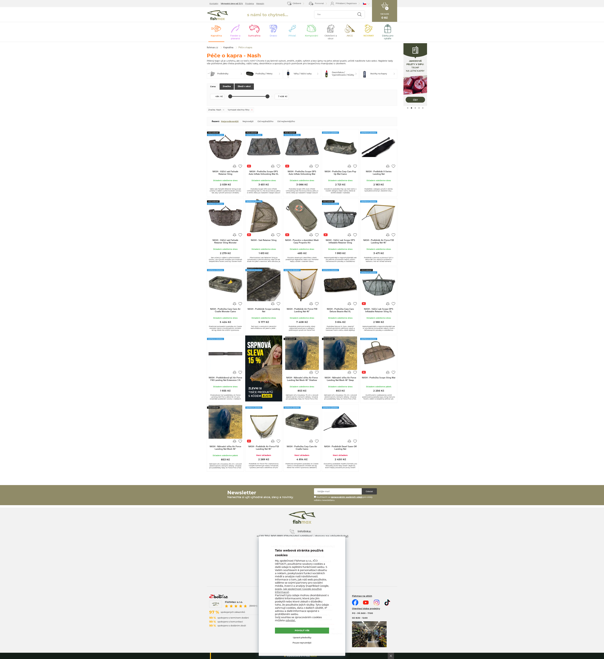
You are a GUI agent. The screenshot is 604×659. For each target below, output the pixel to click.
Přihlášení (340, 3)
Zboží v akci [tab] (244, 86)
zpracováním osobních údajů (347, 497)
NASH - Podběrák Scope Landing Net (264, 310)
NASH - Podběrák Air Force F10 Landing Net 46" (263, 447)
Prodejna (249, 4)
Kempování (311, 36)
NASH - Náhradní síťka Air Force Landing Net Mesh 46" (225, 447)
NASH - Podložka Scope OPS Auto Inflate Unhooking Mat (302, 172)
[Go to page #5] (423, 108)
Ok (391, 656)
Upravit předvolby (302, 638)
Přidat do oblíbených (240, 166)
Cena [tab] (213, 87)
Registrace (352, 3)
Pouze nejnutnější (302, 643)
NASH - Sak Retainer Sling (264, 240)
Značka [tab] (227, 86)
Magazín (260, 4)
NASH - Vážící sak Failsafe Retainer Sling (225, 172)
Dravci (273, 36)
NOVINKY (369, 36)
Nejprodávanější (230, 122)
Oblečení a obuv (330, 37)
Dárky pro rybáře (387, 37)
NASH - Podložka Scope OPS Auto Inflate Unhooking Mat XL (264, 172)
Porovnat (318, 4)
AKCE (350, 36)
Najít (359, 14)
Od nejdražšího (265, 122)
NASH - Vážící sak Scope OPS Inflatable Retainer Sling (340, 241)
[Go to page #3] (415, 108)
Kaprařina (216, 36)
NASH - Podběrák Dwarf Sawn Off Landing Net (340, 447)
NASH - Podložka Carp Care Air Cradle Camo (302, 447)
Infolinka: (304, 531)
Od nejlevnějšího (286, 122)
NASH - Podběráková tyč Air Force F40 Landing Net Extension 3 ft (225, 378)
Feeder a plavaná (235, 37)
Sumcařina (254, 36)
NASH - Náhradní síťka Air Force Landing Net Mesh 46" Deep (340, 378)
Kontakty (214, 4)
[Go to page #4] (419, 108)
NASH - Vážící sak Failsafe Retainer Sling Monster (225, 241)
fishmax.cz (217, 15)
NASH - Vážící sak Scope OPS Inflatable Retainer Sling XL (378, 310)
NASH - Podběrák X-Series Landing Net (378, 172)
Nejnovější (248, 122)
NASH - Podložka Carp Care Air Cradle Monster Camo (225, 310)
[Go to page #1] (408, 108)
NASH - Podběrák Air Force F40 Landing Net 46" (302, 310)
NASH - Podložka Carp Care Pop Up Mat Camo (340, 172)
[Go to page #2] (411, 108)
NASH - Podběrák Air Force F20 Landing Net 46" (378, 241)
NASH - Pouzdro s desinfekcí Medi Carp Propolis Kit (302, 241)
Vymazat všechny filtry (238, 110)
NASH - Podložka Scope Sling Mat (378, 377)
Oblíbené (297, 3)
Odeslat (369, 491)
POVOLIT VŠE (302, 631)
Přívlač (292, 36)
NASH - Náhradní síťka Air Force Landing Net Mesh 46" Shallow (302, 378)
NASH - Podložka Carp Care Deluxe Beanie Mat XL (340, 310)
